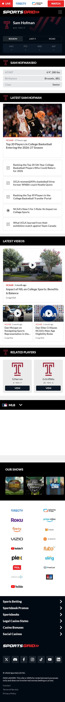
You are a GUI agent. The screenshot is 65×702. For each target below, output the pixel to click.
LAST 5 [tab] (32, 38)
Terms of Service (10, 689)
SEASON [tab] (13, 38)
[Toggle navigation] (60, 12)
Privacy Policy (9, 693)
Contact (6, 685)
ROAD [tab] (52, 38)
